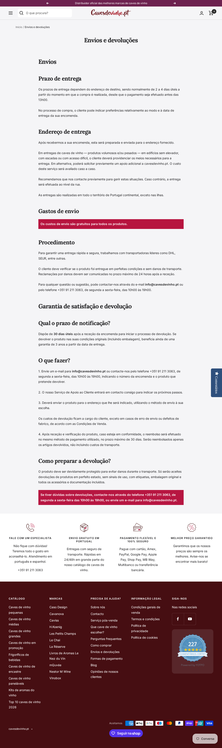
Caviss (54, 620)
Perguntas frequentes (106, 639)
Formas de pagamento (106, 658)
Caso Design (58, 607)
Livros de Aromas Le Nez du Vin (63, 655)
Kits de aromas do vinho (21, 692)
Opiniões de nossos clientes (104, 674)
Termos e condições (145, 619)
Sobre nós (98, 607)
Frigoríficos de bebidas (19, 657)
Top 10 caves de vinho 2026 (25, 704)
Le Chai (54, 640)
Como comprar (101, 645)
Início (19, 27)
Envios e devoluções (105, 652)
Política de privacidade (139, 628)
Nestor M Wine (60, 671)
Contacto (97, 614)
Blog (94, 665)
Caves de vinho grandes (20, 633)
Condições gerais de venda (145, 609)
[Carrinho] (211, 13)
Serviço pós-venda (104, 620)
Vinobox (55, 678)
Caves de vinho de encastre (22, 668)
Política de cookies (144, 637)
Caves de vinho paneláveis (20, 680)
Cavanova (56, 614)
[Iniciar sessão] (202, 13)
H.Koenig (55, 627)
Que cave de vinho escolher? (104, 629)
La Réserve (57, 646)
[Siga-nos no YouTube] (190, 619)
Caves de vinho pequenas (20, 609)
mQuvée (55, 665)
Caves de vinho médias (20, 621)
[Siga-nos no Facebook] (178, 619)
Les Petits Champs (62, 633)
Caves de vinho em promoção (22, 645)
